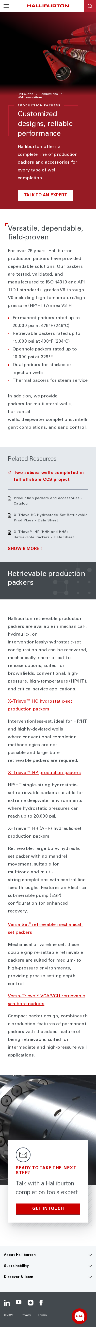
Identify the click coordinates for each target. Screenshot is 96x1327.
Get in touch (48, 1209)
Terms (42, 1315)
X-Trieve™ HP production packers (44, 773)
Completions (49, 94)
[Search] (90, 6)
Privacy (26, 1315)
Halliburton (26, 94)
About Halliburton (20, 1255)
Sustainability (16, 1266)
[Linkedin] (7, 1303)
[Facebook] (42, 1303)
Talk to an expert (45, 195)
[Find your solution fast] (79, 1316)
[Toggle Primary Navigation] (6, 6)
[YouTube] (19, 1303)
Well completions (30, 97)
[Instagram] (30, 1303)
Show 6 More (23, 549)
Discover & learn (18, 1277)
